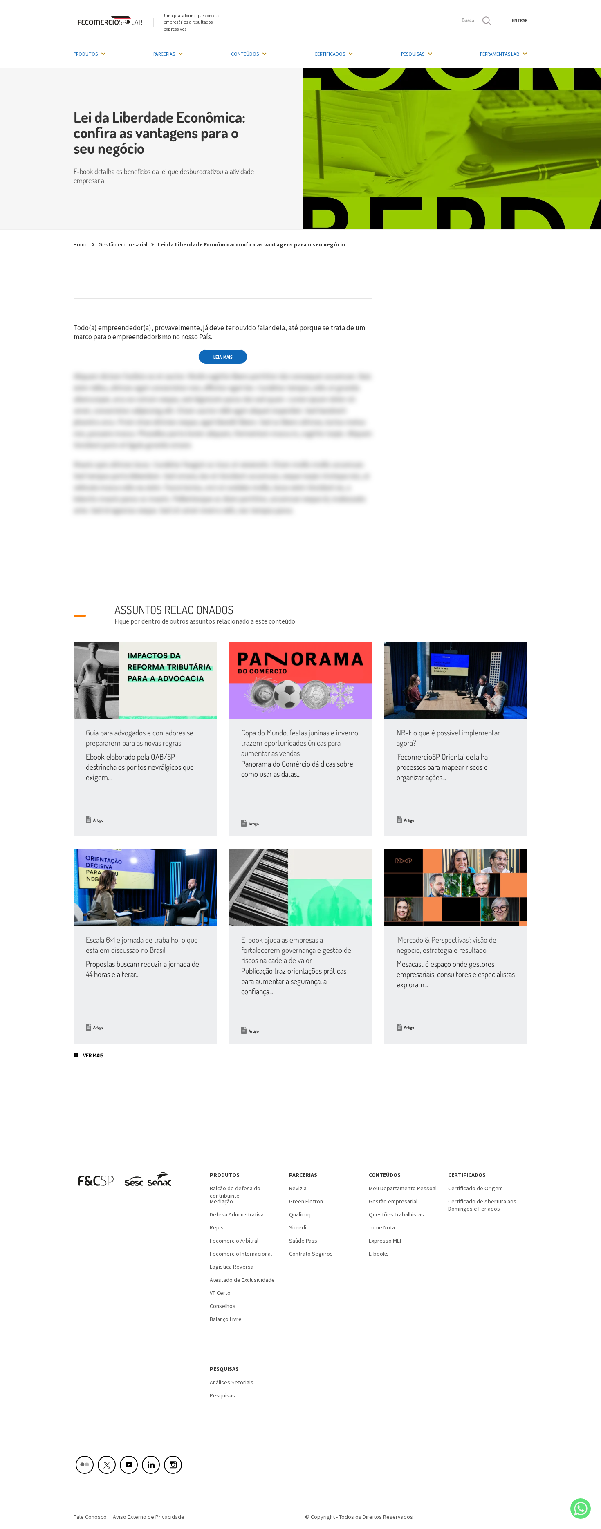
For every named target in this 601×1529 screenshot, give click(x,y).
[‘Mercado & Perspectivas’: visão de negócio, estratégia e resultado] (455, 887)
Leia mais (223, 357)
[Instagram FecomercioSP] (173, 1465)
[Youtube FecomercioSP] (129, 1465)
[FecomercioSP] (128, 1192)
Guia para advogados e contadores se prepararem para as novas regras (139, 737)
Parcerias (164, 54)
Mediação (221, 1201)
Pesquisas (412, 54)
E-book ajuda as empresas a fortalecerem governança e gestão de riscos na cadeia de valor (296, 949)
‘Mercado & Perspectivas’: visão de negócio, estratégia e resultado (446, 944)
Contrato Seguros (311, 1253)
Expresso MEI (385, 1240)
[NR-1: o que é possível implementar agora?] (455, 680)
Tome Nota (382, 1227)
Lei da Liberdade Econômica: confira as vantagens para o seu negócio (251, 244)
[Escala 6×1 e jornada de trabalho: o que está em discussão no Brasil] (145, 887)
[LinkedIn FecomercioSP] (151, 1465)
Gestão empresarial (123, 244)
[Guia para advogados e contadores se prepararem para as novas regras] (145, 680)
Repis (217, 1227)
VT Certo (220, 1293)
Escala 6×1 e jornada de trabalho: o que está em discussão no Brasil (142, 944)
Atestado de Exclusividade (242, 1279)
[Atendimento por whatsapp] (580, 1508)
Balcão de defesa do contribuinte (235, 1191)
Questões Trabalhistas (396, 1214)
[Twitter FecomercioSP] (107, 1465)
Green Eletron (306, 1201)
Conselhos (222, 1306)
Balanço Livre (226, 1319)
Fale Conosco (90, 1516)
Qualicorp (301, 1214)
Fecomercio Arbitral (234, 1240)
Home (81, 244)
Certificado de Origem (475, 1188)
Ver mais (93, 1055)
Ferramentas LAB (499, 54)
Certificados (329, 54)
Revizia (298, 1188)
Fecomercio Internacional (241, 1253)
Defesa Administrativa (237, 1214)
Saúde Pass (303, 1240)
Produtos (86, 54)
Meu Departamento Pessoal (403, 1188)
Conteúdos (245, 54)
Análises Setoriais (231, 1382)
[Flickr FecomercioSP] (85, 1465)
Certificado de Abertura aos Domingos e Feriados (482, 1204)
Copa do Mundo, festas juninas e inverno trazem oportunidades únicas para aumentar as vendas (299, 742)
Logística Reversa (231, 1266)
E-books (379, 1253)
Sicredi (297, 1227)
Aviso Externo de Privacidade (148, 1516)
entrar (519, 20)
